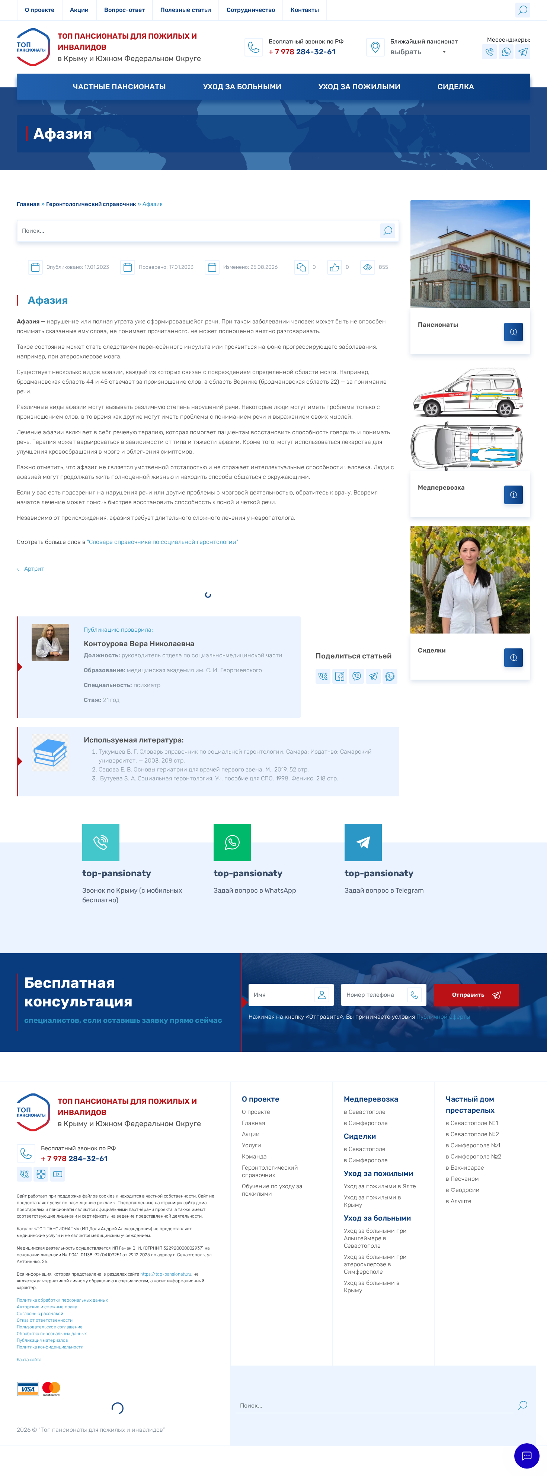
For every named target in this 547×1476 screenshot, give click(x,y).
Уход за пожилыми (359, 86)
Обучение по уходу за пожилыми (272, 1190)
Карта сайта (29, 1359)
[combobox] (418, 51)
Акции (79, 9)
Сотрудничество (251, 9)
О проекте (39, 9)
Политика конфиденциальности (50, 1347)
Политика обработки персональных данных (62, 1300)
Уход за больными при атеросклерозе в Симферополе (375, 1264)
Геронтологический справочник (91, 204)
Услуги (251, 1145)
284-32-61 (302, 51)
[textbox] (418, 51)
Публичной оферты (443, 1016)
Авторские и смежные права (47, 1306)
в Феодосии (463, 1189)
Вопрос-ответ (124, 9)
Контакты (305, 9)
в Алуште (458, 1201)
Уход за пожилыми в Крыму (372, 1201)
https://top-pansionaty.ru (165, 1274)
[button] (527, 1456)
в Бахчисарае (465, 1167)
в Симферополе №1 (473, 1145)
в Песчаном (462, 1178)
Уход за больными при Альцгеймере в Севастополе (375, 1238)
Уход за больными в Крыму (372, 1286)
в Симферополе (366, 1123)
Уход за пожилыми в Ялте (380, 1186)
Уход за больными (242, 86)
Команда (254, 1156)
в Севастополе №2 (472, 1134)
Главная (28, 204)
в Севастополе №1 (472, 1123)
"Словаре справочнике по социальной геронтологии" (162, 541)
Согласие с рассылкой (40, 1313)
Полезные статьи (185, 9)
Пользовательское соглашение (50, 1327)
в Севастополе (365, 1111)
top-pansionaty (116, 873)
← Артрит (30, 568)
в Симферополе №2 (473, 1156)
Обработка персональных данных (52, 1333)
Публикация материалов (42, 1340)
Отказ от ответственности (45, 1320)
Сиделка (456, 86)
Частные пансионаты (119, 86)
